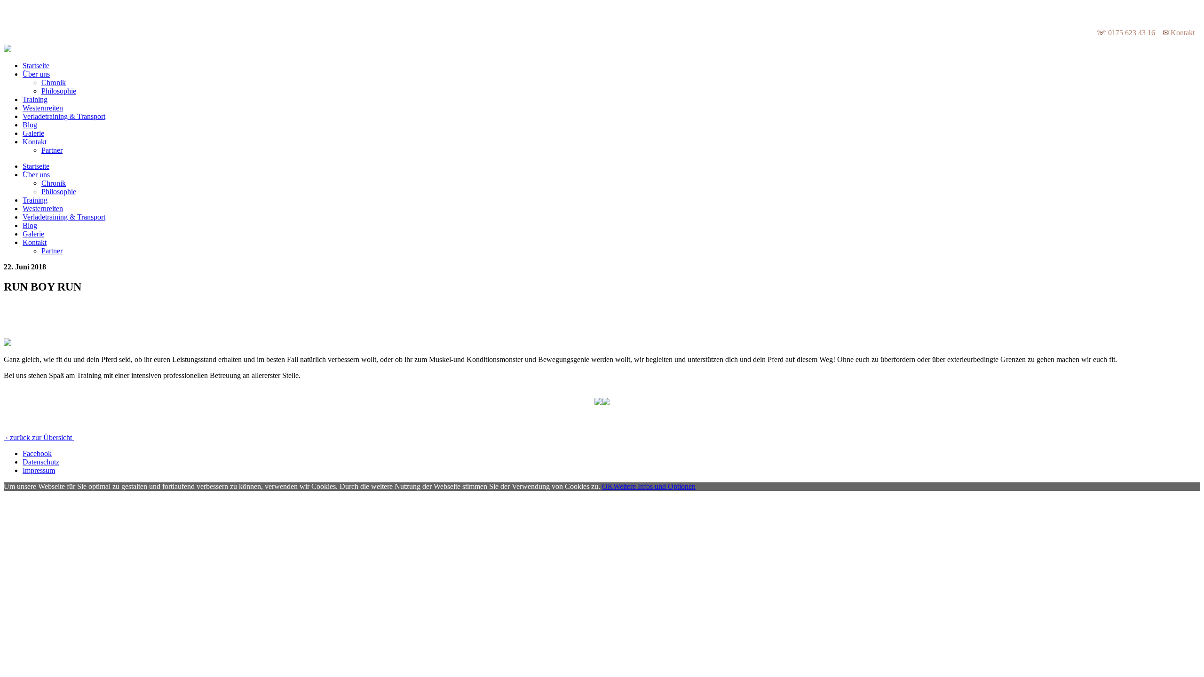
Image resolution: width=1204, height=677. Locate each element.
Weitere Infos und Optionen (654, 486)
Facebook (37, 453)
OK (607, 486)
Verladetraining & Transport (64, 116)
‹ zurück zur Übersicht (39, 437)
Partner (52, 150)
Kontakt (1183, 33)
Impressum (39, 470)
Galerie (33, 133)
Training (35, 99)
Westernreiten (43, 108)
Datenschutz (41, 462)
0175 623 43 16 (1131, 33)
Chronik (53, 83)
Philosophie (58, 91)
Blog (30, 125)
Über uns (36, 74)
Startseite (36, 66)
